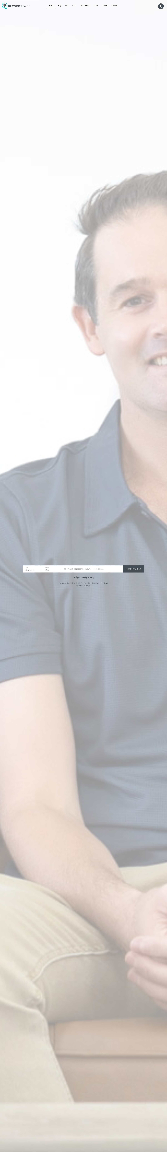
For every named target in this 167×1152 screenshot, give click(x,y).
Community (85, 6)
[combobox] (33, 570)
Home (51, 6)
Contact (114, 6)
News (96, 6)
